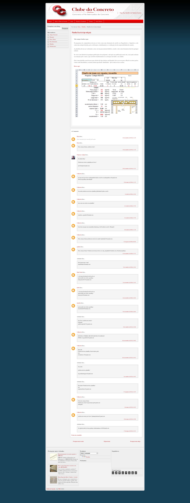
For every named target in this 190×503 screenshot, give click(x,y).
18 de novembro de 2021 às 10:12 (129, 357)
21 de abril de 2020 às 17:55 (130, 218)
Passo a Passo (53, 39)
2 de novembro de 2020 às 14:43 (129, 282)
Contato (91, 21)
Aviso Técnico (99, 21)
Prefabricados (53, 46)
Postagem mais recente (78, 441)
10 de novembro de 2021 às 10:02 (129, 340)
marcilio (79, 303)
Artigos (50, 21)
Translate (88, 457)
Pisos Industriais (53, 41)
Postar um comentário (76, 435)
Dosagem (52, 37)
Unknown (79, 173)
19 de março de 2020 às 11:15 (130, 182)
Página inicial (107, 441)
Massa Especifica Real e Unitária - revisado (67, 477)
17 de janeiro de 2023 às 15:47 (130, 392)
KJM (78, 287)
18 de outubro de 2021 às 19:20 (129, 327)
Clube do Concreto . (51, 489)
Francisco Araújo (81, 155)
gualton (78, 246)
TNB (59, 489)
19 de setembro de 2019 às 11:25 (129, 137)
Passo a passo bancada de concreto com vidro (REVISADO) (67, 466)
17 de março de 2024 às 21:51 (130, 431)
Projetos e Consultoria (81, 21)
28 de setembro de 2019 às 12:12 (129, 168)
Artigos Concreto (53, 34)
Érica (78, 136)
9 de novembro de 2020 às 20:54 (129, 311)
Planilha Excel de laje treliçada (81, 32)
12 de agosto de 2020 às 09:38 (130, 241)
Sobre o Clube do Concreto (61, 21)
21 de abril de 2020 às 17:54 (130, 206)
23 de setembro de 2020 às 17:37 (129, 253)
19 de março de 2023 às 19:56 (130, 419)
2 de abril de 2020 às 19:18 (130, 194)
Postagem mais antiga (135, 441)
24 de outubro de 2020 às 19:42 (129, 267)
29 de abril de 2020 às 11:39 (130, 229)
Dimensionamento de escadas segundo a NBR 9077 (67, 454)
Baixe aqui (77, 66)
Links (71, 21)
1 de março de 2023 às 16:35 (130, 407)
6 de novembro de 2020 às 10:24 (129, 298)
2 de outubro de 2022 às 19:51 (130, 376)
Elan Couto (79, 272)
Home (79, 27)
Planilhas (52, 44)
